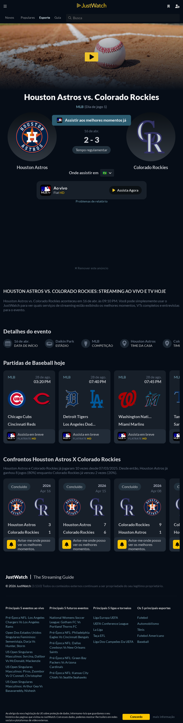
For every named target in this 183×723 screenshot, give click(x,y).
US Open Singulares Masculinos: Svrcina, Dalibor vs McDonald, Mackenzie (25, 656)
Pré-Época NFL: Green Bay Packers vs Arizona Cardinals (68, 662)
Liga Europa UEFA (105, 617)
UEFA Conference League (110, 623)
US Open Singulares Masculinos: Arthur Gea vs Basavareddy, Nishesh (24, 686)
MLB (79, 106)
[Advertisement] (91, 237)
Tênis (140, 629)
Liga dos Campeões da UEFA (113, 641)
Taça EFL (99, 635)
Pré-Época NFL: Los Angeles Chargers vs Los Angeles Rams (25, 622)
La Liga (98, 629)
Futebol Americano (150, 635)
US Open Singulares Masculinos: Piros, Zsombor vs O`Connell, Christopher (25, 671)
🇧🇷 (105, 173)
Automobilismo (148, 623)
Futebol (142, 617)
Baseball (143, 641)
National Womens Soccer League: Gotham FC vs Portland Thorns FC (67, 622)
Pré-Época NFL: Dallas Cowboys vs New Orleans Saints (67, 647)
